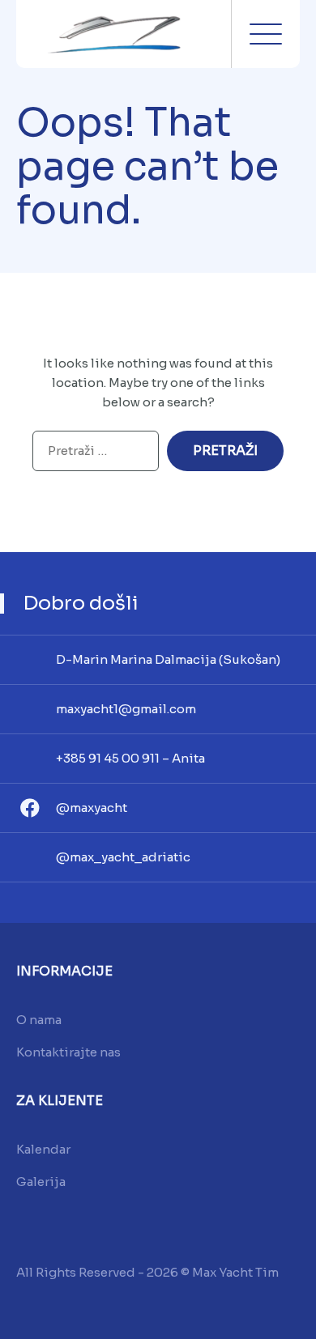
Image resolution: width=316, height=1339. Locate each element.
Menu (266, 34)
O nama (39, 1019)
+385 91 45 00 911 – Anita (130, 758)
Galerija (41, 1181)
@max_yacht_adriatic (123, 857)
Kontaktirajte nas (68, 1052)
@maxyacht (91, 807)
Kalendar (43, 1149)
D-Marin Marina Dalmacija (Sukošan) (168, 659)
